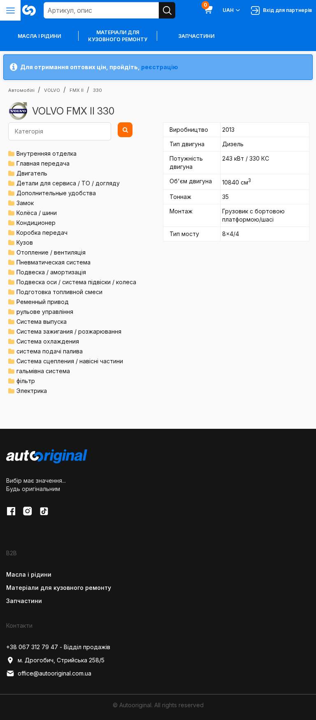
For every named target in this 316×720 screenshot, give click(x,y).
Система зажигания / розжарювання (68, 331)
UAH (228, 10)
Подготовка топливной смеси (59, 291)
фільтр (25, 380)
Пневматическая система (53, 262)
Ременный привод (42, 301)
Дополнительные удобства (56, 192)
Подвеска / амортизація (51, 272)
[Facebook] (11, 511)
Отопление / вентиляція (51, 252)
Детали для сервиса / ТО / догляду (68, 183)
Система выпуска (41, 321)
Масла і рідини (28, 574)
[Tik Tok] (44, 511)
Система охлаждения (47, 341)
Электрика (31, 390)
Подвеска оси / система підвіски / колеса (76, 281)
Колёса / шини (36, 212)
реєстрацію (159, 66)
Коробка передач (41, 232)
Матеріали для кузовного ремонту (117, 35)
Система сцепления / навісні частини (69, 361)
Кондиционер (36, 222)
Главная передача (43, 163)
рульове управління (44, 311)
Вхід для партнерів (286, 10)
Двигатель (31, 173)
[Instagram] (28, 511)
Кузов (24, 242)
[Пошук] (167, 10)
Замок (25, 202)
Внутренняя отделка (46, 153)
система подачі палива (49, 351)
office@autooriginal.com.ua (54, 673)
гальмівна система (43, 370)
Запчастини (196, 36)
